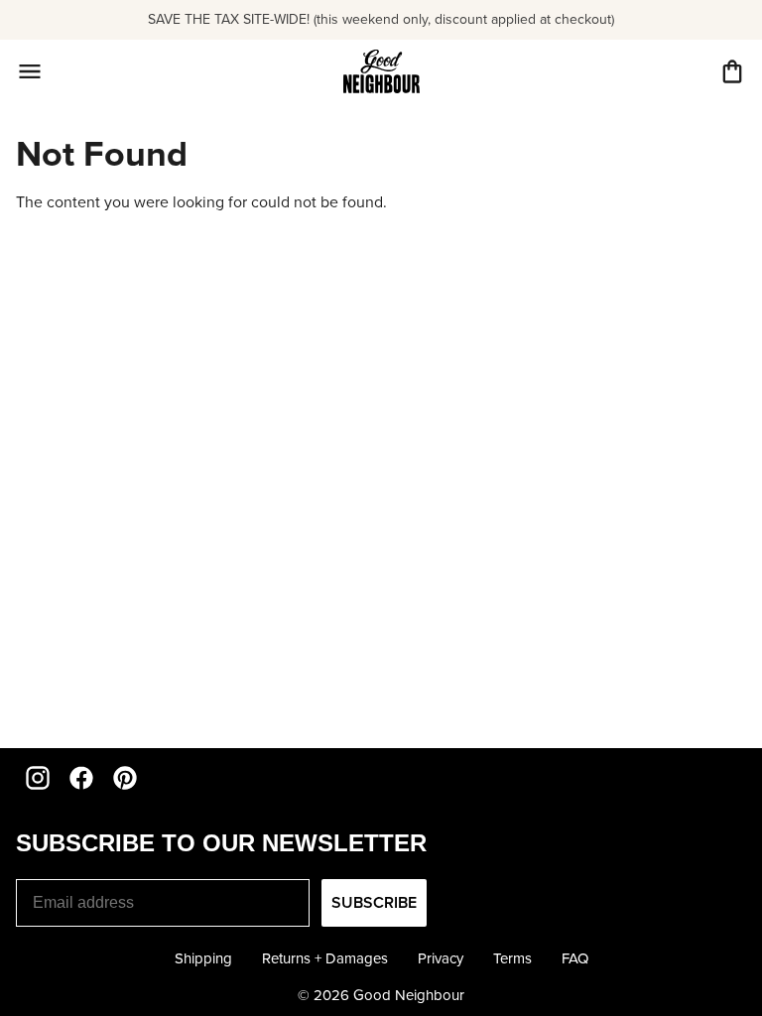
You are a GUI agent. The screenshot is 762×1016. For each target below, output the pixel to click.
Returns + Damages (325, 958)
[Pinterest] (125, 778)
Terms (512, 958)
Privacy (440, 958)
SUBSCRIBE (374, 902)
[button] (732, 71)
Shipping (203, 958)
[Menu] (30, 71)
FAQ (575, 958)
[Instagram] (38, 778)
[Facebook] (81, 778)
